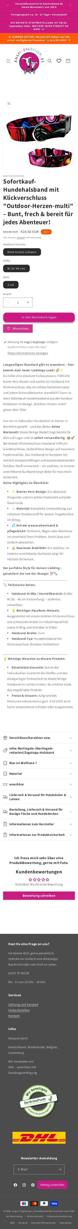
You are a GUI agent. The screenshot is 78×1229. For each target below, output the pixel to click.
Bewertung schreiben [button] (39, 895)
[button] (8, 60)
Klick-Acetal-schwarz (22, 252)
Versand (21, 237)
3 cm (10, 285)
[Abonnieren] (59, 1169)
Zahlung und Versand (23, 1004)
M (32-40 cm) (16, 268)
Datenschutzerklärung (59, 1216)
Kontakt (14, 1016)
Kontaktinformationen (43, 1222)
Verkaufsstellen (19, 1010)
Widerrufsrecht (35, 1216)
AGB (12, 1222)
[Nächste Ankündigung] (70, 5)
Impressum (66, 1222)
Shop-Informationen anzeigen (28, 353)
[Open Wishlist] (58, 60)
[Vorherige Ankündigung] (7, 5)
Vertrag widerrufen (52, 1185)
